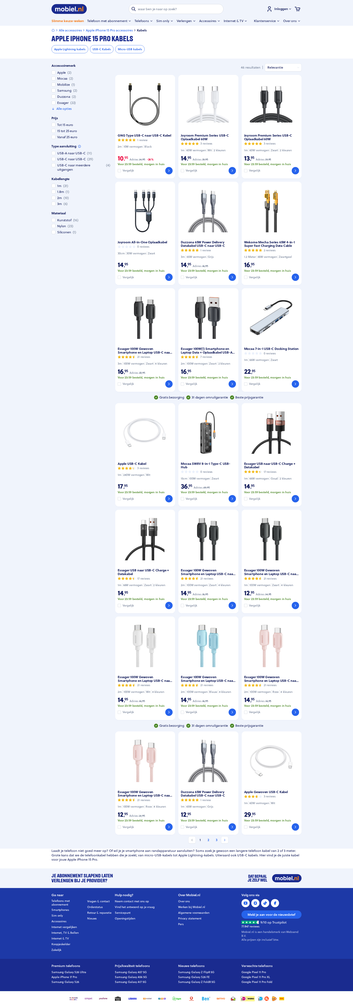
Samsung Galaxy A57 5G (131, 972)
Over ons (184, 901)
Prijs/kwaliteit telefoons (132, 966)
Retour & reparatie (99, 913)
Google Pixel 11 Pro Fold (256, 982)
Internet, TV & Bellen (65, 933)
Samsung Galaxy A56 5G (131, 977)
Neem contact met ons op (132, 901)
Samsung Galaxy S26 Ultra (68, 972)
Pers (181, 924)
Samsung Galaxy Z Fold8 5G (196, 982)
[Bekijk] (169, 170)
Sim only (57, 916)
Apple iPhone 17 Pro (64, 977)
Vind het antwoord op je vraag (135, 907)
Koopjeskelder (60, 944)
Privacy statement (189, 918)
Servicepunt (123, 913)
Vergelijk (128, 170)
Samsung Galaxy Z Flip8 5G (196, 972)
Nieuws (92, 918)
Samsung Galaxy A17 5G (130, 982)
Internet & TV (60, 938)
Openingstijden (125, 918)
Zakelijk (56, 950)
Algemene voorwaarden (193, 913)
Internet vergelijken (64, 927)
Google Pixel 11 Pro (253, 972)
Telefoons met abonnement (60, 903)
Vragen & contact (98, 901)
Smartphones (60, 910)
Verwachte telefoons (257, 966)
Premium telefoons (65, 966)
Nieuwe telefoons (191, 966)
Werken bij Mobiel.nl (191, 907)
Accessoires (58, 921)
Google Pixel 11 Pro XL (255, 977)
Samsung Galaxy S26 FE (194, 977)
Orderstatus (95, 907)
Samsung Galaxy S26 (65, 982)
